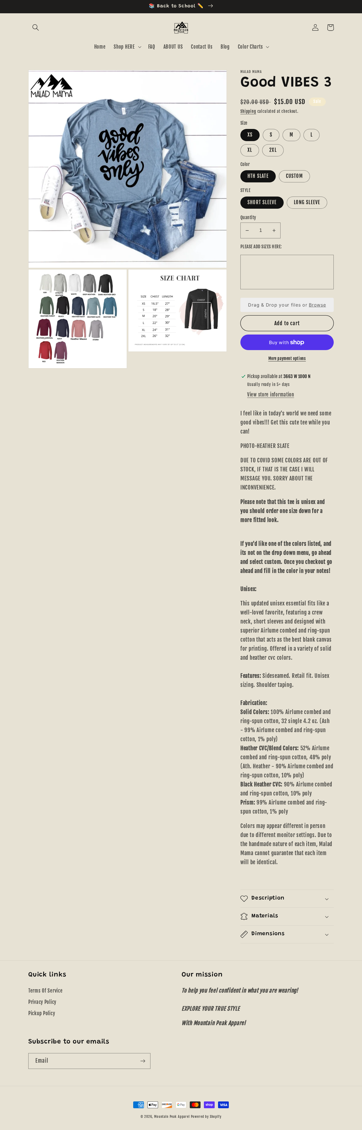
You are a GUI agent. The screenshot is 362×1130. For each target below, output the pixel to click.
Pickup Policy (41, 1013)
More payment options (287, 358)
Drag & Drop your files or (287, 305)
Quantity (248, 217)
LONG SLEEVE (307, 202)
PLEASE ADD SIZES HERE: (261, 246)
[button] (35, 27)
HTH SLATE (258, 176)
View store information (270, 395)
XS (250, 135)
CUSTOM (294, 176)
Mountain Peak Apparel (172, 1116)
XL (249, 150)
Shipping (248, 111)
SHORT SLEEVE (262, 202)
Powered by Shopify (206, 1116)
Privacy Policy (42, 1002)
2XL (273, 150)
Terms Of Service (45, 991)
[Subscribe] (142, 1061)
